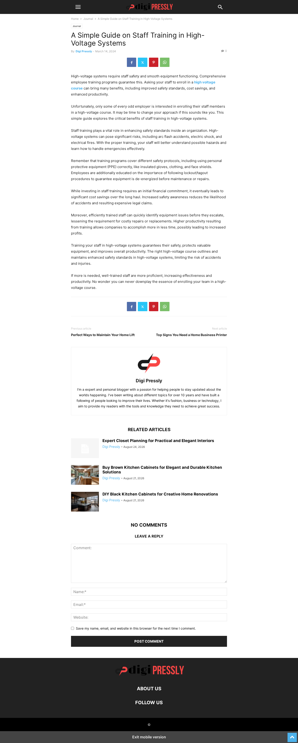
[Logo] (149, 674)
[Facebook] (131, 62)
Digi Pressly (84, 51)
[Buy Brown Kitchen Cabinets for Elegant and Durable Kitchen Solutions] (85, 475)
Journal (88, 18)
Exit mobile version (149, 737)
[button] (78, 7)
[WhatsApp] (164, 62)
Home (75, 18)
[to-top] (292, 735)
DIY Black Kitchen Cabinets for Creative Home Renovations (160, 494)
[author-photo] (149, 374)
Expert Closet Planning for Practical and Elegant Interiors (158, 440)
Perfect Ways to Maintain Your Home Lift (103, 335)
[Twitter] (142, 62)
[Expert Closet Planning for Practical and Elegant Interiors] (85, 448)
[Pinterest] (153, 62)
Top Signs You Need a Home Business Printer (191, 335)
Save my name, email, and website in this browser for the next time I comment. (136, 628)
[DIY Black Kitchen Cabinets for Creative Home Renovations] (85, 502)
